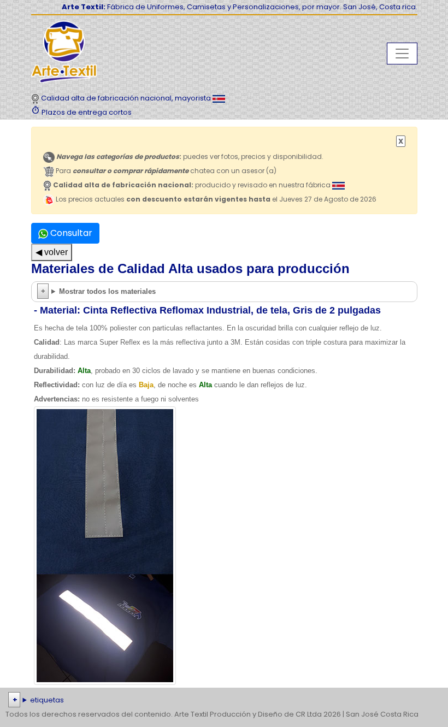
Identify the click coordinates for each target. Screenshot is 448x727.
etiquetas (47, 700)
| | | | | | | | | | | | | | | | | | (222, 701)
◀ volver (52, 252)
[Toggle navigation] (402, 53)
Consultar (70, 233)
